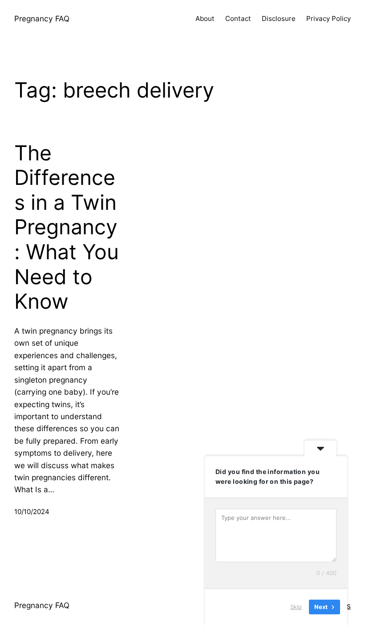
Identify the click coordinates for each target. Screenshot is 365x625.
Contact (238, 18)
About (205, 18)
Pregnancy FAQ (41, 18)
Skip (296, 606)
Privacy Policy (328, 18)
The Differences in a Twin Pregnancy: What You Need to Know (66, 227)
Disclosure (279, 18)
